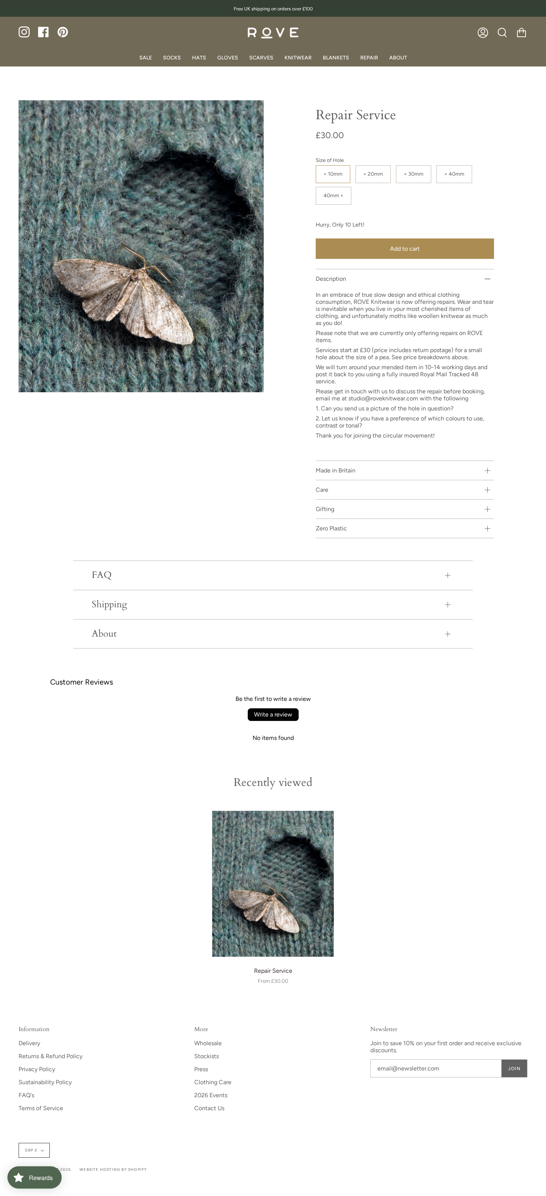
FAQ (102, 575)
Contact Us (209, 1108)
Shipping (109, 604)
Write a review (273, 714)
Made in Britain (335, 470)
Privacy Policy (37, 1069)
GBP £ (31, 1150)
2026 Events (210, 1095)
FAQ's (26, 1095)
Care (322, 489)
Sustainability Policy (45, 1082)
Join (514, 1068)
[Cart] (521, 33)
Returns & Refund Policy (50, 1056)
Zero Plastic (331, 528)
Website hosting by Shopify (113, 1169)
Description (331, 278)
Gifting (325, 509)
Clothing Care (212, 1082)
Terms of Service (41, 1108)
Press (201, 1069)
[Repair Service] (273, 884)
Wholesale (208, 1043)
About (104, 634)
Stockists (206, 1056)
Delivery (29, 1043)
